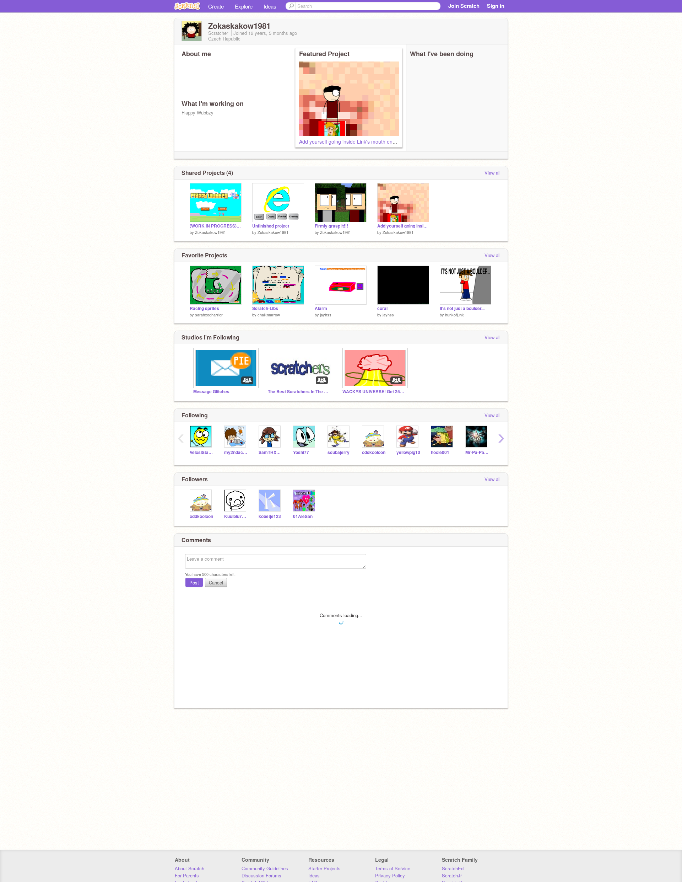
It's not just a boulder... (462, 308)
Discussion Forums (261, 875)
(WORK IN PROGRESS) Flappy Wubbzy (216, 226)
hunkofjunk (454, 314)
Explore (244, 6)
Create (216, 6)
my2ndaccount (236, 452)
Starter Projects (324, 868)
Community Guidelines (265, 868)
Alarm (321, 308)
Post (194, 582)
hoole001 (440, 452)
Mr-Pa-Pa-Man (477, 452)
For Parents (187, 875)
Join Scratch (464, 6)
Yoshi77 (301, 452)
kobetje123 (270, 516)
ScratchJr (452, 875)
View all (492, 172)
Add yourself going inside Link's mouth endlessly (353, 141)
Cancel (216, 582)
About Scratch (189, 868)
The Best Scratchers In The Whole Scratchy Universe (300, 392)
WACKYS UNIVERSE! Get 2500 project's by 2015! (374, 392)
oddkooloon (373, 452)
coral (382, 308)
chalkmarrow (269, 314)
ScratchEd (453, 868)
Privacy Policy (390, 875)
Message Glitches (211, 392)
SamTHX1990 (270, 452)
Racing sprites (204, 308)
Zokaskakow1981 (210, 232)
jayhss (325, 314)
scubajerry (339, 452)
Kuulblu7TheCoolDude (236, 516)
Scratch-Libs (265, 308)
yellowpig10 (408, 452)
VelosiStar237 (201, 452)
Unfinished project (270, 226)
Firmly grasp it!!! (331, 226)
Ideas (270, 6)
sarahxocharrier (209, 314)
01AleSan (303, 516)
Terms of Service (392, 868)
